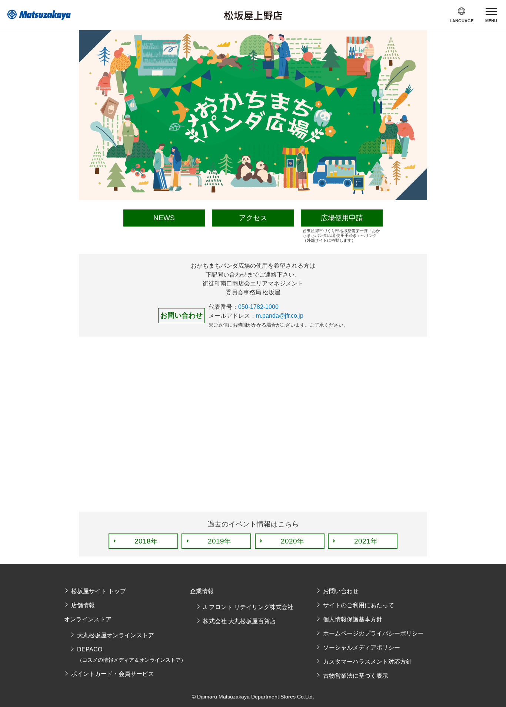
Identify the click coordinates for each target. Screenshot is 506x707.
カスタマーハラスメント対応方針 (367, 661)
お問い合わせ (341, 591)
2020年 (292, 541)
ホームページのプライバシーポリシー (373, 633)
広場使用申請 (342, 218)
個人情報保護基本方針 (352, 619)
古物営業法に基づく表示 (355, 676)
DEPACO (131, 654)
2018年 (146, 541)
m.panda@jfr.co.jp (279, 316)
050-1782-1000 (258, 307)
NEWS (164, 218)
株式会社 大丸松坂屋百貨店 (239, 621)
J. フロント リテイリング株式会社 (248, 607)
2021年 (365, 541)
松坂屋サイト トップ (98, 591)
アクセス (253, 218)
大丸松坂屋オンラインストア (115, 635)
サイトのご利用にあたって (358, 605)
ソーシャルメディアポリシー (361, 647)
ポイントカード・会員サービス (112, 674)
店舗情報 (83, 605)
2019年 (219, 541)
